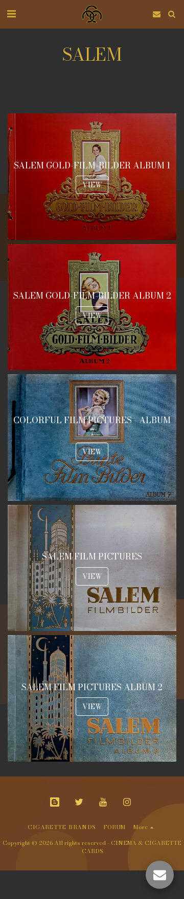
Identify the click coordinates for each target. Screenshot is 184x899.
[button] (11, 13)
